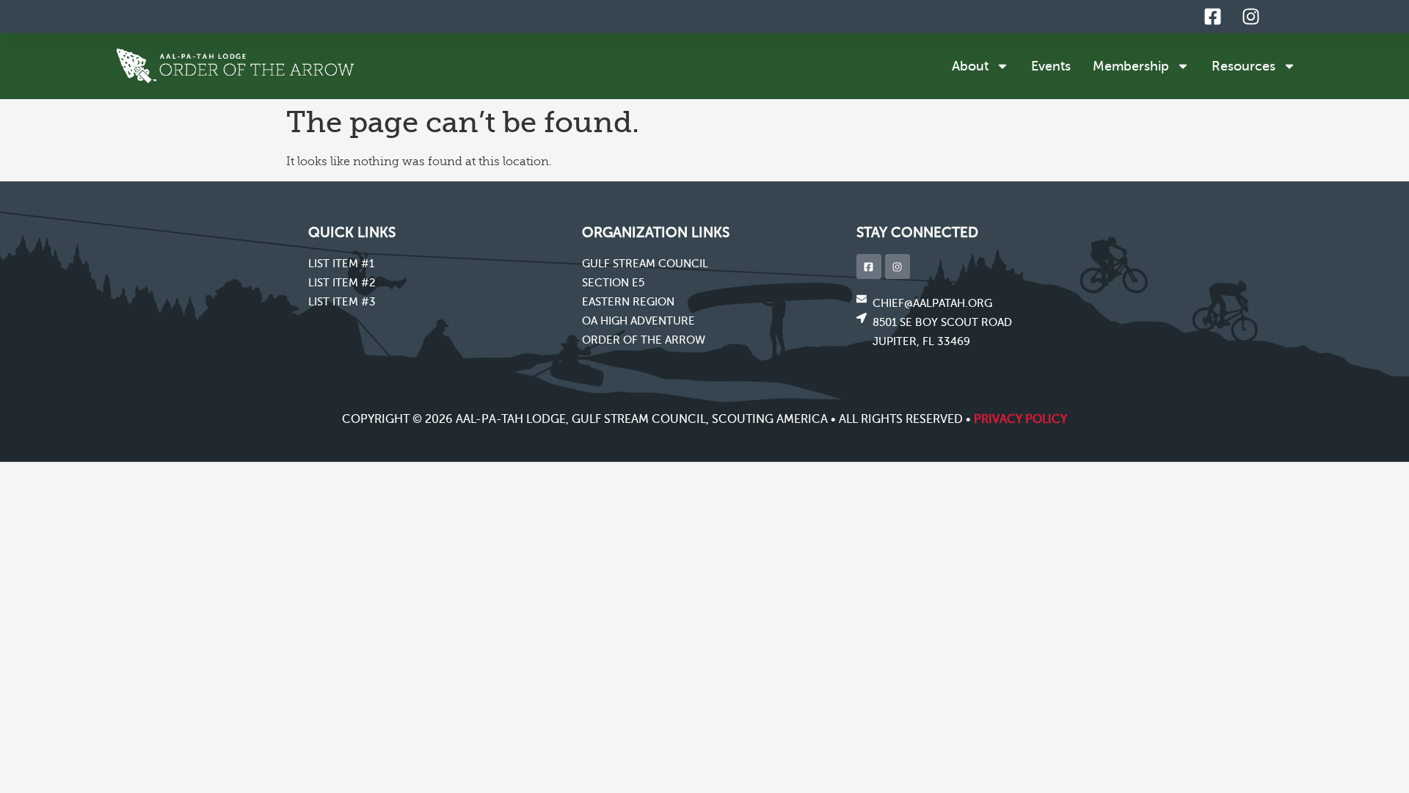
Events (1051, 66)
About (970, 66)
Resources (1243, 66)
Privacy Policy (1020, 419)
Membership (1131, 66)
